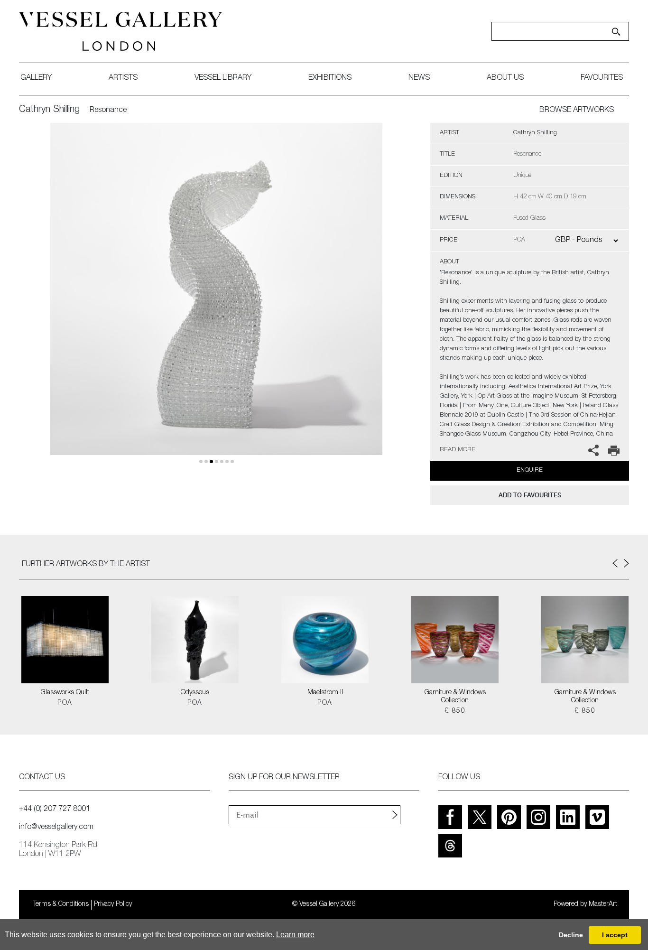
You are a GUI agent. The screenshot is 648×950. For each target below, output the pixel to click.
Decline (571, 935)
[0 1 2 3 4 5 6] (216, 300)
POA (64, 703)
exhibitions (330, 78)
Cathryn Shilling (49, 110)
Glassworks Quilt (65, 692)
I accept (615, 935)
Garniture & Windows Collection (455, 696)
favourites (602, 78)
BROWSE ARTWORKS (576, 110)
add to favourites (530, 495)
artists (123, 78)
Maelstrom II (325, 692)
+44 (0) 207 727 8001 (54, 809)
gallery (36, 78)
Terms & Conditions (61, 904)
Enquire (530, 470)
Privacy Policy (113, 904)
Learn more (295, 935)
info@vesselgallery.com (56, 827)
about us (505, 78)
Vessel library (222, 78)
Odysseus (195, 692)
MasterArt (603, 904)
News (419, 78)
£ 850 (454, 711)
